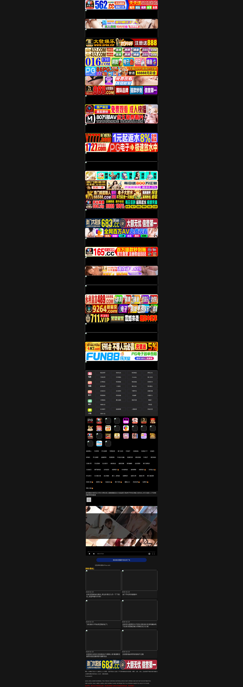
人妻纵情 (134, 409)
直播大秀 (141, 476)
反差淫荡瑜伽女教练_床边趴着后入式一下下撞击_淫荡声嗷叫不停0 (103, 595)
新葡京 (88, 457)
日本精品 (118, 377)
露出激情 (118, 400)
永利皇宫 (106, 469)
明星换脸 (118, 395)
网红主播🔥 (89, 488)
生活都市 (102, 409)
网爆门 (150, 400)
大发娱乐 (89, 469)
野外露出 (150, 386)
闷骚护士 (150, 395)
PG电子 (128, 451)
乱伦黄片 (105, 463)
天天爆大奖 (97, 476)
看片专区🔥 (118, 482)
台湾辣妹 (102, 382)
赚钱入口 (127, 482)
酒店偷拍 (153, 457)
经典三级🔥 (89, 482)
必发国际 (137, 463)
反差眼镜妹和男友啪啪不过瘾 (133, 654)
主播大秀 (89, 463)
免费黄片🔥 (142, 469)
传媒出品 (102, 404)
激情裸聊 (133, 469)
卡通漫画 (102, 400)
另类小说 (102, 413)
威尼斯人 (89, 451)
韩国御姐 (118, 382)
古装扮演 (102, 391)
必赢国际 (104, 457)
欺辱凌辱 (102, 386)
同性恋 (150, 404)
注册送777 (144, 451)
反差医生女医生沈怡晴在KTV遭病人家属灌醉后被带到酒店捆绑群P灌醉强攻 (103, 655)
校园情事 (118, 409)
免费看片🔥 (115, 469)
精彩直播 (138, 457)
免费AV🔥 (145, 482)
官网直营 (112, 451)
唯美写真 (134, 400)
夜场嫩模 (129, 463)
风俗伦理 (150, 409)
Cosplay (134, 377)
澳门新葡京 (146, 463)
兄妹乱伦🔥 (108, 482)
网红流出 (134, 386)
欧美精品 (134, 373)
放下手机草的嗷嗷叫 (129, 594)
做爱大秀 (133, 476)
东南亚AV (150, 382)
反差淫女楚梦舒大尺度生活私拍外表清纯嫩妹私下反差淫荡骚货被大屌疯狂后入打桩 (139, 625)
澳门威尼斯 (150, 476)
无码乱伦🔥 (152, 469)
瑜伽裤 (134, 395)
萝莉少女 (150, 373)
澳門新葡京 (97, 469)
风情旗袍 (102, 395)
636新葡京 (125, 469)
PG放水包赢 (120, 457)
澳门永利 (120, 451)
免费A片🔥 (99, 482)
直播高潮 (130, 457)
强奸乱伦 (118, 373)
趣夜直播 (121, 463)
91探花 (118, 386)
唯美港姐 (134, 382)
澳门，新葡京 (116, 476)
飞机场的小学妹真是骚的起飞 (96, 624)
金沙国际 (106, 476)
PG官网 (96, 451)
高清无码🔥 (136, 482)
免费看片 (125, 476)
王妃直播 (97, 463)
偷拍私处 (113, 463)
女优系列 (118, 391)
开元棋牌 (104, 451)
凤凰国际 (112, 457)
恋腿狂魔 (150, 391)
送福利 (152, 451)
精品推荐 (102, 373)
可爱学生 (134, 391)
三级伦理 (102, 377)
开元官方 (89, 476)
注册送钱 (135, 451)
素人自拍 (150, 377)
